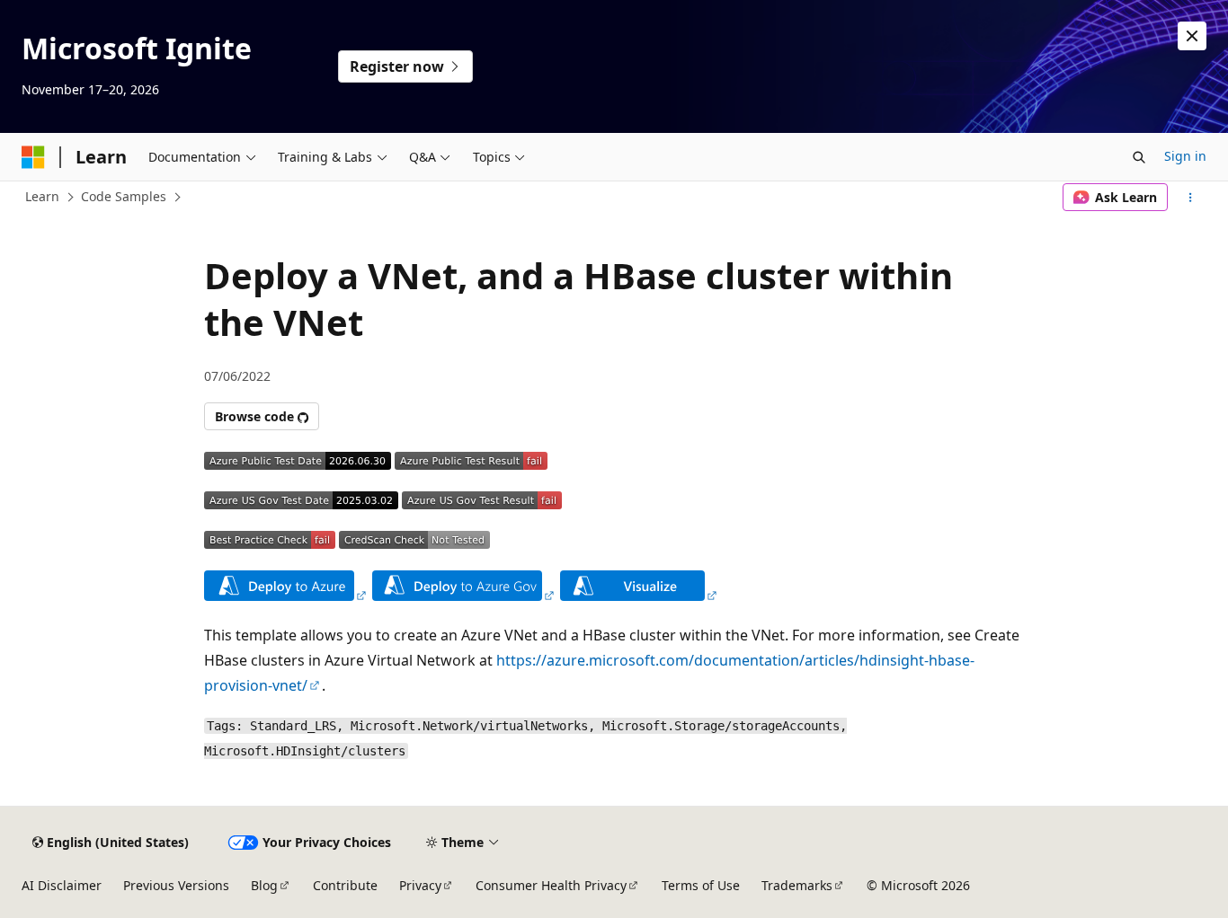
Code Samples (123, 196)
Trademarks (796, 885)
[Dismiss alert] (1192, 36)
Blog (264, 885)
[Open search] (1139, 157)
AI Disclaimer (62, 885)
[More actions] (1190, 197)
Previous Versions (176, 885)
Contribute (345, 885)
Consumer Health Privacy (551, 885)
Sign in (1185, 155)
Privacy (420, 885)
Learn (42, 196)
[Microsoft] (33, 157)
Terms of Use (701, 885)
